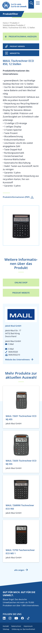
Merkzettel (15, 53)
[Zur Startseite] (14, 5)
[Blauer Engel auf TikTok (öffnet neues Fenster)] (28, 618)
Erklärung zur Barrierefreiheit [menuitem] (23, 629)
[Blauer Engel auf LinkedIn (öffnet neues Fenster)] (4, 618)
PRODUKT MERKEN (17, 46)
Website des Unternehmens (17, 359)
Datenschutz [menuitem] (16, 626)
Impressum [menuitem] (28, 626)
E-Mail (11, 344)
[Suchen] (31, 3)
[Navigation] (38, 3)
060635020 (13, 352)
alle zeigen (19, 570)
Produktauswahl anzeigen (23, 36)
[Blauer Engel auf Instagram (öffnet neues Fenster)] (10, 618)
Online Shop (21, 282)
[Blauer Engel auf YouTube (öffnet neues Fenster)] (16, 618)
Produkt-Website (21, 292)
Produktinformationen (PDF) (16, 197)
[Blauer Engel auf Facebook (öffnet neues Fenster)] (22, 618)
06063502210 (14, 354)
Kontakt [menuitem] (6, 626)
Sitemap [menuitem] (6, 629)
